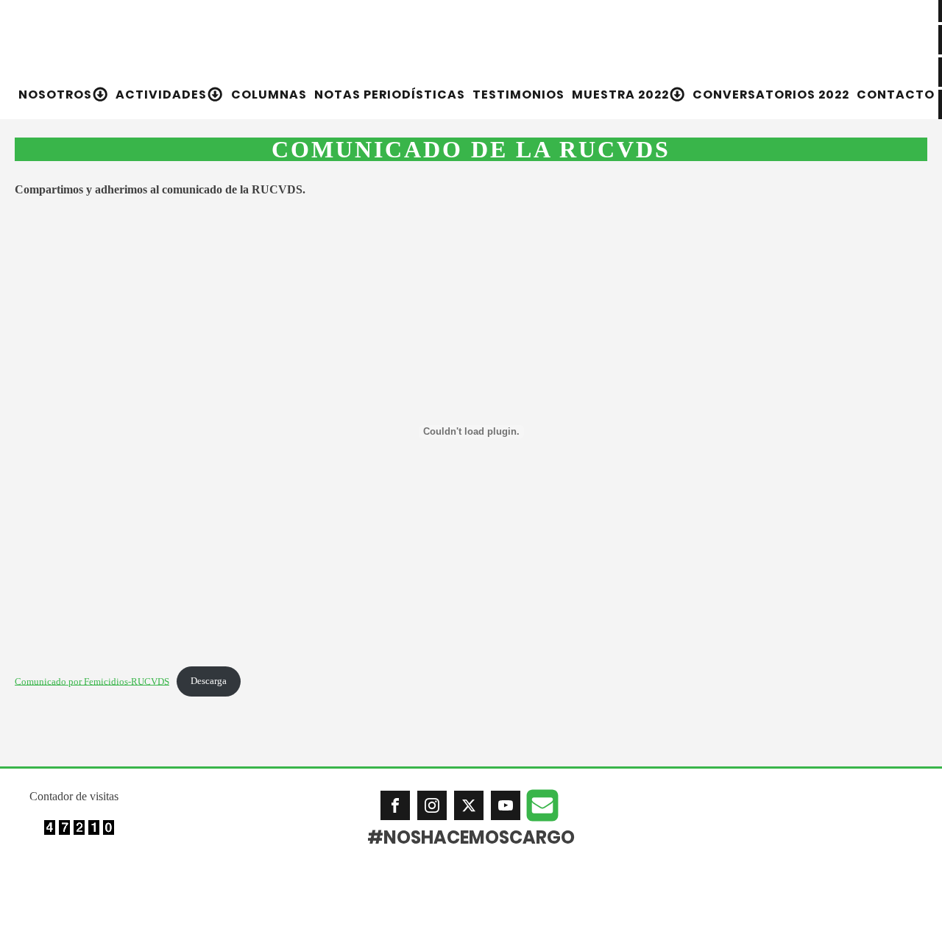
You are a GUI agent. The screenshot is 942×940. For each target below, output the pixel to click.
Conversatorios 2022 (771, 94)
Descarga (209, 681)
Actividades (161, 94)
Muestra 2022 (620, 94)
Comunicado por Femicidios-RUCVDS (92, 681)
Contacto (896, 94)
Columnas (269, 94)
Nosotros (55, 94)
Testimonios (518, 94)
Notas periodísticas (389, 94)
